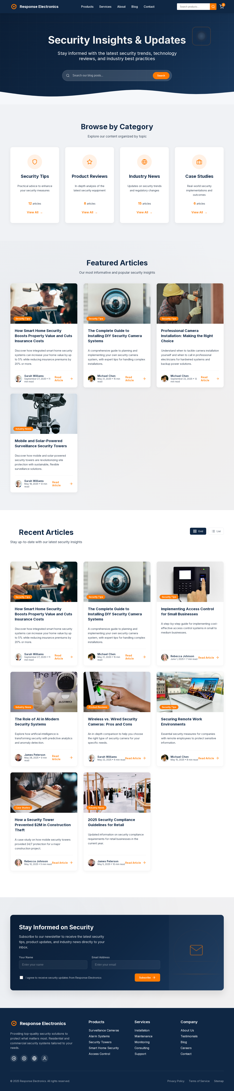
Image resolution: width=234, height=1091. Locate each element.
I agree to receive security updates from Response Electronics (63, 977)
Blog (134, 6)
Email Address (101, 957)
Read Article (59, 379)
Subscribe (145, 977)
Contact (149, 6)
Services (105, 6)
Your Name (26, 957)
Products (87, 6)
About (121, 6)
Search (161, 75)
